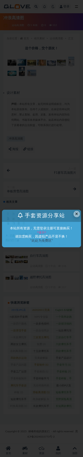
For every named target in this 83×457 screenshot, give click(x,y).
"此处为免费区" (41, 240)
